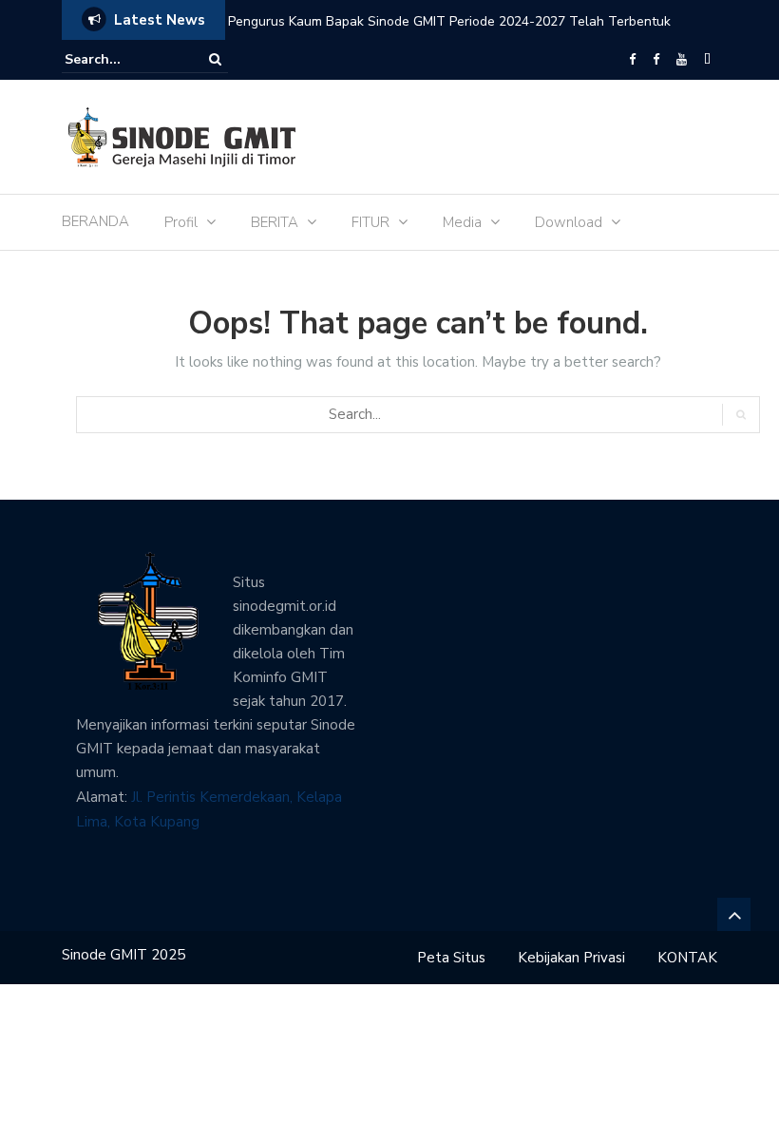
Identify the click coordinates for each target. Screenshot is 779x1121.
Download (568, 222)
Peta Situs (451, 957)
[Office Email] (707, 60)
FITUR (371, 222)
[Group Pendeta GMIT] (656, 60)
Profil (181, 222)
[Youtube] (682, 60)
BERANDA (95, 221)
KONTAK (687, 957)
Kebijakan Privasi (571, 957)
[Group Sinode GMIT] (632, 60)
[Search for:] (122, 59)
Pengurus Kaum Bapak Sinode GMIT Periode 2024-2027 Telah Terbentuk (449, 21)
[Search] (215, 59)
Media (462, 222)
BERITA (274, 222)
